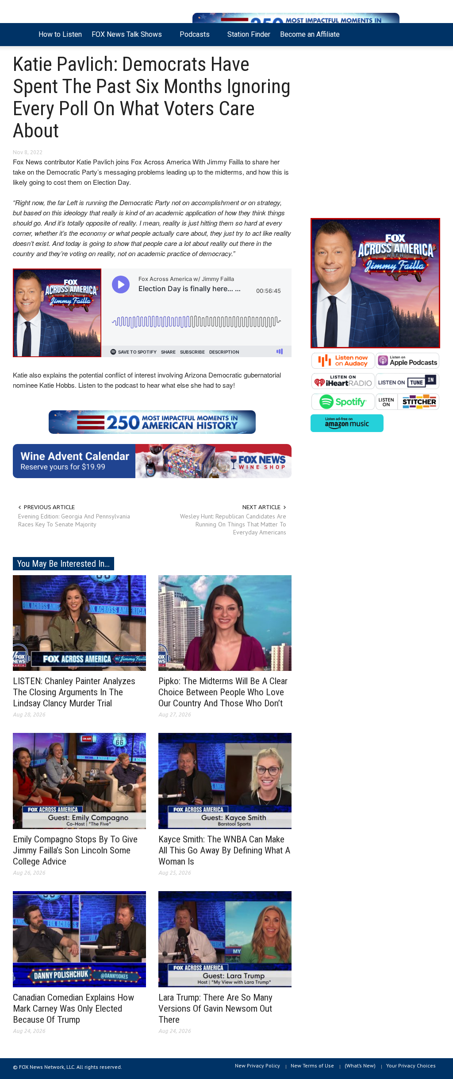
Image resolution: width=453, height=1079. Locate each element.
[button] (431, 33)
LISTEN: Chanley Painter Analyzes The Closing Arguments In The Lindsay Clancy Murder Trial (74, 692)
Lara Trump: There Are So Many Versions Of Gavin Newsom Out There (215, 1008)
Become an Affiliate (310, 34)
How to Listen (60, 34)
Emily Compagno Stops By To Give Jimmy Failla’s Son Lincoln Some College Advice (75, 850)
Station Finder (248, 34)
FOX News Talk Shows (124, 38)
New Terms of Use (312, 1065)
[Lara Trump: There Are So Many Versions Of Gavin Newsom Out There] (225, 939)
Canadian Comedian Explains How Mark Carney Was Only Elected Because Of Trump (73, 1008)
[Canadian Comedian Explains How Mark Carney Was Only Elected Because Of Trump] (79, 939)
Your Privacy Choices (411, 1065)
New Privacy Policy (257, 1065)
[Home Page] (23, 34)
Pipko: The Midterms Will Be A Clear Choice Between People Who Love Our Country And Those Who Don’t (223, 692)
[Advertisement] (375, 134)
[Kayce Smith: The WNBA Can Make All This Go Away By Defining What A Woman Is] (225, 780)
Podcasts (192, 38)
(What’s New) (360, 1065)
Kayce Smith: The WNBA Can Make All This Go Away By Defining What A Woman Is (224, 850)
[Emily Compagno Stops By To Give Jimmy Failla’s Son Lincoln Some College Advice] (79, 780)
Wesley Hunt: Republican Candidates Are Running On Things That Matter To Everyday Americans (233, 524)
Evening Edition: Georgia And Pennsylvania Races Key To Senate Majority (74, 520)
